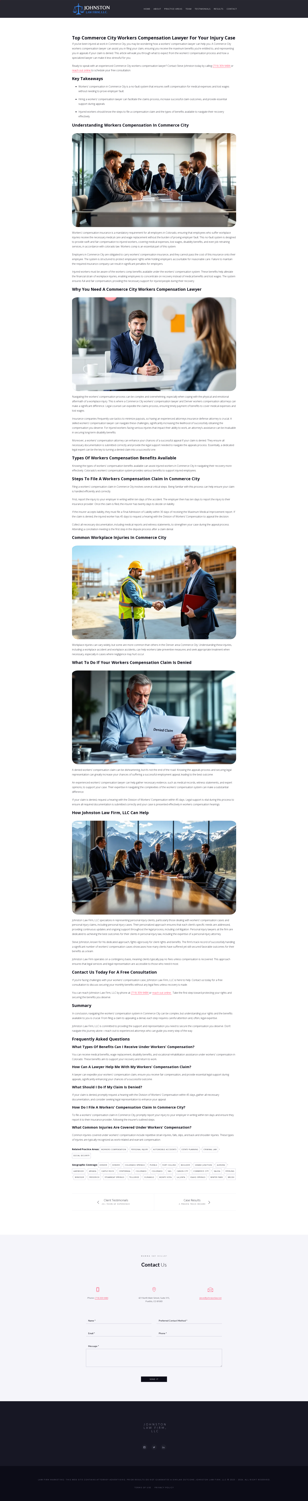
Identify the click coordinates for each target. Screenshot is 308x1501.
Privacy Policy (164, 1487)
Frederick (94, 1177)
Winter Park (216, 1177)
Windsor (79, 1177)
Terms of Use (142, 1487)
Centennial (125, 1171)
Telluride (134, 1177)
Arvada (92, 1171)
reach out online (81, 70)
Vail (170, 1171)
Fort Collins (169, 1165)
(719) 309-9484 (222, 66)
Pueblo (153, 1165)
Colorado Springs (135, 1165)
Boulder (185, 1165)
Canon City (182, 1171)
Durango (149, 1177)
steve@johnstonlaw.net (210, 1297)
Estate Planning (190, 1149)
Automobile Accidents (164, 1149)
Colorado (141, 1171)
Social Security (81, 1155)
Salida (217, 1171)
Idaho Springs (197, 1177)
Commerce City (201, 1171)
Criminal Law (210, 1149)
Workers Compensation (113, 1149)
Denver (103, 1165)
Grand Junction (203, 1165)
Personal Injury (139, 1149)
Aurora (221, 1165)
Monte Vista (165, 1177)
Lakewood (78, 1171)
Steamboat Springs (114, 1177)
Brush (231, 1177)
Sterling (229, 1171)
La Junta (181, 1177)
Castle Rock (107, 1171)
